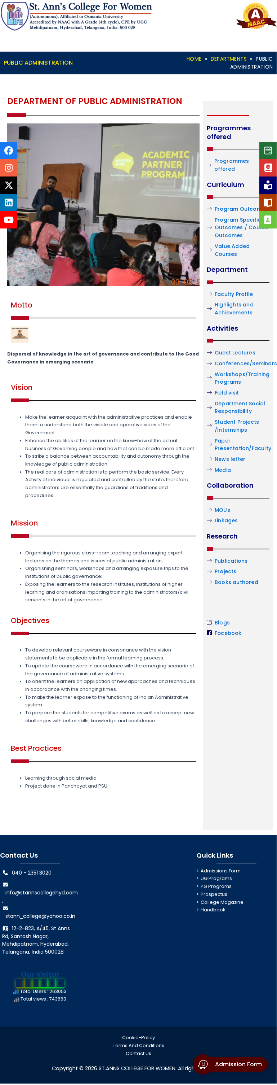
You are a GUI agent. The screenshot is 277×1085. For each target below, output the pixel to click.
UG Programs (216, 878)
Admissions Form (221, 871)
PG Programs (216, 886)
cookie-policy (138, 1037)
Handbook (213, 910)
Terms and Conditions (138, 1045)
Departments (229, 58)
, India (36, 951)
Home (194, 58)
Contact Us (138, 1053)
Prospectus (214, 894)
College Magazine (222, 902)
